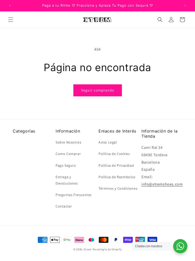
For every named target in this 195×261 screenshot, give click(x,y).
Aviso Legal (108, 142)
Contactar (64, 206)
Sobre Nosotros (68, 142)
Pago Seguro (66, 165)
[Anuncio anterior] (9, 5)
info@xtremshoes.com (162, 184)
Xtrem (88, 249)
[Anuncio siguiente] (185, 5)
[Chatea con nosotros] (180, 246)
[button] (10, 19)
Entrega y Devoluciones (67, 180)
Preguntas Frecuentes (74, 194)
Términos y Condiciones (118, 188)
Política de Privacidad (116, 165)
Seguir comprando (97, 90)
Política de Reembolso (117, 177)
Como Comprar (68, 153)
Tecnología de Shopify (107, 249)
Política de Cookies (114, 153)
